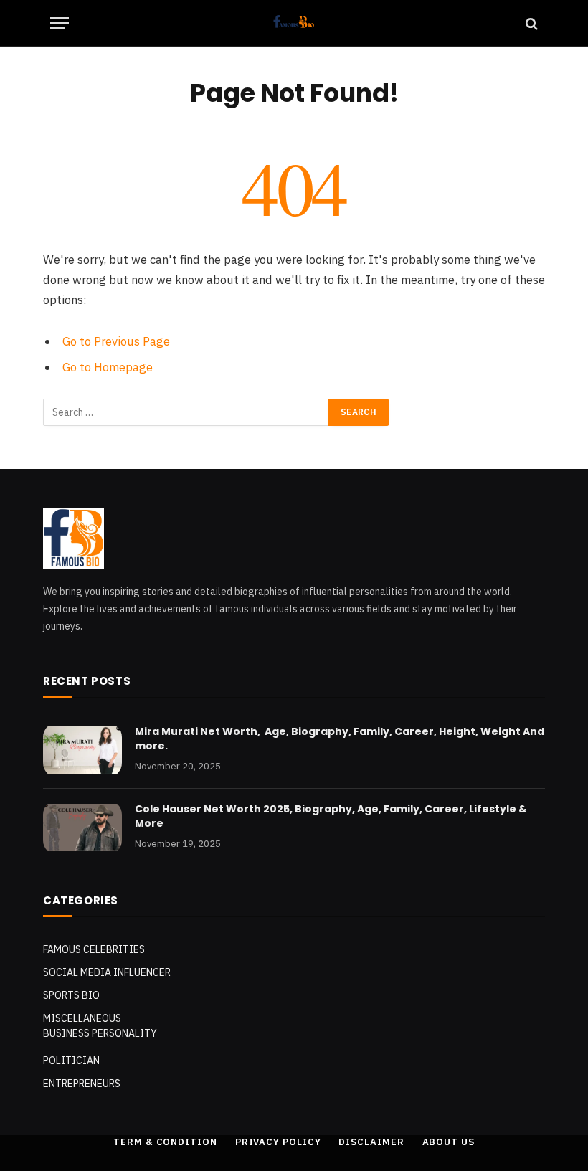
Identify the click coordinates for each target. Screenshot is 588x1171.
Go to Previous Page (116, 341)
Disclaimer (371, 1142)
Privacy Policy (278, 1142)
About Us (448, 1142)
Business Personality (100, 1033)
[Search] (530, 23)
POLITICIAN (71, 1060)
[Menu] (59, 23)
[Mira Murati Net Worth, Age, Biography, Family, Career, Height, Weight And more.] (82, 750)
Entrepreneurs (81, 1083)
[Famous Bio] (294, 23)
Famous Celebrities (94, 949)
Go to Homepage (107, 367)
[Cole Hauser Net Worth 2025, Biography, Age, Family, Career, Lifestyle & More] (82, 827)
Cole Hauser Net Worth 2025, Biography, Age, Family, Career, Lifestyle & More (331, 816)
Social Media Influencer (107, 972)
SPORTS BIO (71, 995)
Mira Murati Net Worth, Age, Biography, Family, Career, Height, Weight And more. (339, 738)
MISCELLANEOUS (82, 1018)
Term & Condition (165, 1142)
